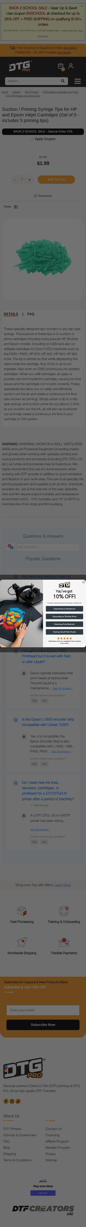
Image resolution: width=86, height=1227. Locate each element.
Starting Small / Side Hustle (64, 632)
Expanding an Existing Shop (65, 616)
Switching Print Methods (64, 624)
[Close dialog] (83, 582)
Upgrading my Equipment (64, 609)
